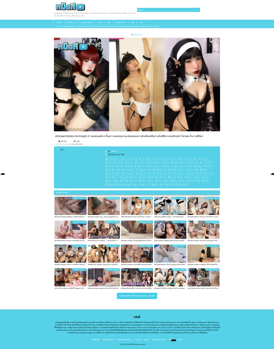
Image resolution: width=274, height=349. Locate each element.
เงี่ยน (152, 181)
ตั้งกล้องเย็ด (121, 173)
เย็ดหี (132, 22)
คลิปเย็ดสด (199, 166)
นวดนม (149, 173)
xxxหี (197, 159)
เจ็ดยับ (160, 181)
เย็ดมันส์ (174, 181)
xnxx (165, 159)
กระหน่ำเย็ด (120, 162)
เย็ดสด (206, 181)
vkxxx (151, 159)
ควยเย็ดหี (117, 170)
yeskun (110, 162)
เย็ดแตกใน (120, 184)
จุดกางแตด (134, 170)
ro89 (135, 159)
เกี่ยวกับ (63, 141)
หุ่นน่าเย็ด (125, 181)
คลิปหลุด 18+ (141, 166)
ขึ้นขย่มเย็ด (194, 162)
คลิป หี (121, 166)
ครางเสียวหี (111, 166)
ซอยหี (144, 170)
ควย (109, 170)
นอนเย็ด (169, 173)
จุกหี (125, 170)
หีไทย (109, 181)
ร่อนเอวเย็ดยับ (180, 173)
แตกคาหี (146, 184)
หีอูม (181, 177)
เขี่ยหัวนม (143, 181)
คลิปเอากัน (210, 166)
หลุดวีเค (135, 177)
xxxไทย (205, 159)
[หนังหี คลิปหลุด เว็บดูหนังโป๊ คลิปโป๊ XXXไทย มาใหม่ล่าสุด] (70, 7)
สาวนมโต (210, 173)
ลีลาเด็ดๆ (200, 173)
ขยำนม (184, 162)
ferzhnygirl (127, 159)
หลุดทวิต (125, 177)
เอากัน (138, 184)
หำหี (152, 177)
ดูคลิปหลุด (163, 170)
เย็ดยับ (183, 181)
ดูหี (197, 170)
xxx (181, 159)
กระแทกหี (140, 162)
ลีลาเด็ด (191, 173)
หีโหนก (206, 177)
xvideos (173, 159)
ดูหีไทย (205, 170)
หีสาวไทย (173, 177)
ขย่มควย (158, 162)
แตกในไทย (165, 184)
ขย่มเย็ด (175, 162)
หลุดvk (141, 22)
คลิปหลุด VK (168, 166)
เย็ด (167, 181)
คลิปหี (190, 166)
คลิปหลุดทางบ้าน (120, 22)
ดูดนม (190, 170)
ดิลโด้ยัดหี (153, 170)
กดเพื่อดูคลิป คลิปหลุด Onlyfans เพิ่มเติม (137, 296)
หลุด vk (116, 177)
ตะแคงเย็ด (111, 173)
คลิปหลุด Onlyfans (87, 22)
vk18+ (143, 159)
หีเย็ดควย (189, 177)
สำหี (109, 177)
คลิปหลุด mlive (71, 22)
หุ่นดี (116, 181)
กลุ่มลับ (100, 22)
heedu (113, 151)
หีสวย (164, 177)
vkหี (158, 159)
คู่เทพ (109, 22)
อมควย (134, 181)
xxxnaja (189, 159)
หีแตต (198, 177)
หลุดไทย (143, 177)
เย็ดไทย (129, 184)
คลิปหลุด (59, 22)
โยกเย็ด (175, 184)
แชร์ (78, 141)
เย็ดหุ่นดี (110, 184)
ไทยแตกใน (185, 184)
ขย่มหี (167, 162)
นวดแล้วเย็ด (158, 173)
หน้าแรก (57, 27)
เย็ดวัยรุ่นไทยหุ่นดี (194, 181)
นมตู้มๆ (131, 173)
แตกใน (156, 184)
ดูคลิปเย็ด (173, 170)
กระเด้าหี (130, 162)
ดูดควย (182, 170)
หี (157, 177)
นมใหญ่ (140, 173)
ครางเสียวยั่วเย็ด (207, 162)
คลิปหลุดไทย (180, 166)
